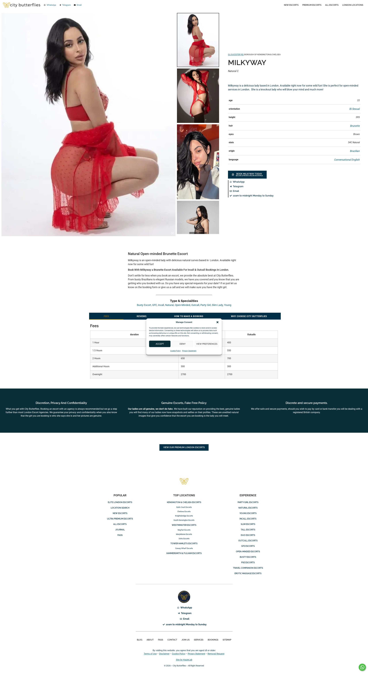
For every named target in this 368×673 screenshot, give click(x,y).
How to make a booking (188, 316)
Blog (139, 640)
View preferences (206, 344)
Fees (106, 316)
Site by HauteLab (184, 659)
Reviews (141, 316)
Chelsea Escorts (184, 511)
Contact (172, 640)
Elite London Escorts (120, 502)
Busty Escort (144, 304)
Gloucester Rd (235, 54)
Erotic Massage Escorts (247, 573)
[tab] (106, 316)
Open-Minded (182, 304)
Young (227, 304)
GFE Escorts (248, 546)
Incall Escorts (247, 519)
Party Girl (205, 304)
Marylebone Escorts (184, 534)
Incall (161, 304)
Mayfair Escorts (184, 530)
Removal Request (216, 653)
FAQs (120, 535)
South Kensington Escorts (184, 520)
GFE (154, 304)
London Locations (352, 5)
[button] (217, 322)
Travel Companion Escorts (248, 568)
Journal (120, 530)
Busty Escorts (248, 557)
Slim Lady (217, 304)
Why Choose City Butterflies (249, 316)
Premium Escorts (311, 5)
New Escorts (291, 5)
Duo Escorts (248, 535)
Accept (160, 344)
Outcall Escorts (248, 540)
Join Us (186, 640)
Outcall (195, 304)
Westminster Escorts (184, 525)
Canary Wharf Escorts (184, 548)
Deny (183, 344)
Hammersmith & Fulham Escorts (184, 553)
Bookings (213, 640)
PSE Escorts (248, 562)
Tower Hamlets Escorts (184, 543)
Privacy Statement (189, 351)
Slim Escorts (248, 524)
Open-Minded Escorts (248, 551)
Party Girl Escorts (248, 502)
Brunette (355, 125)
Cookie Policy (175, 351)
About (150, 640)
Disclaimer (164, 653)
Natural (169, 304)
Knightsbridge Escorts (184, 516)
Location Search (120, 508)
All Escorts (332, 5)
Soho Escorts (184, 538)
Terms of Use (150, 653)
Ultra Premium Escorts (120, 519)
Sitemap (227, 640)
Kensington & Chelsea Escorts (184, 502)
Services (198, 640)
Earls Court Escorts (184, 507)
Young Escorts (248, 513)
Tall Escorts (248, 530)
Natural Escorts (248, 508)
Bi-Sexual (354, 108)
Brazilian (355, 151)
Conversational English (347, 159)
